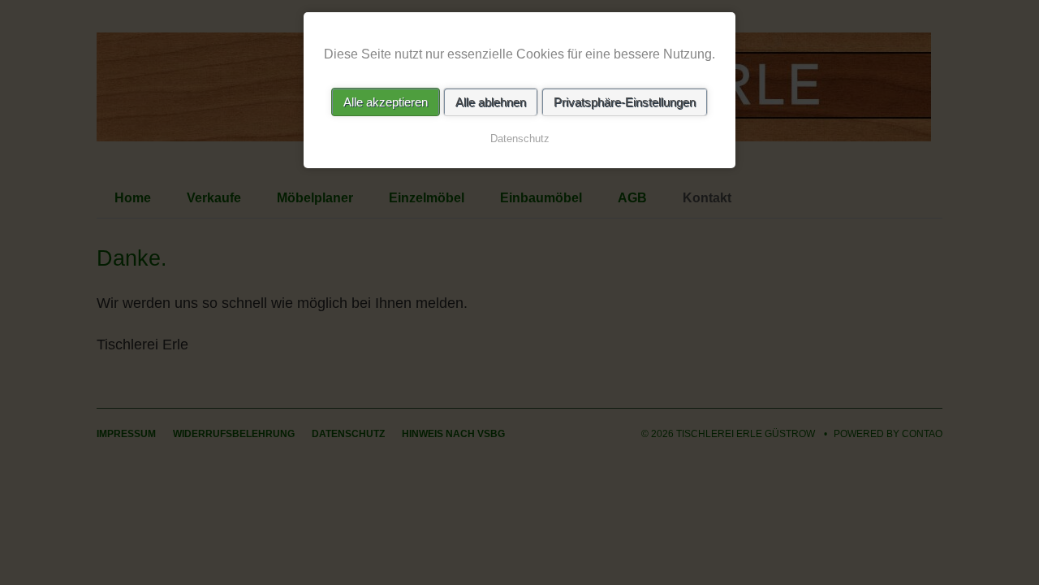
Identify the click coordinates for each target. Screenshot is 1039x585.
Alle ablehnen (490, 102)
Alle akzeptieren (385, 102)
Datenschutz (520, 138)
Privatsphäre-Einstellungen (625, 102)
